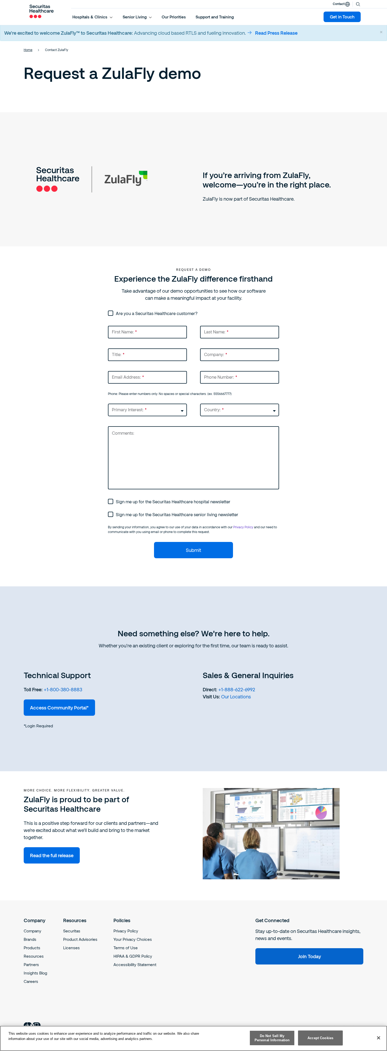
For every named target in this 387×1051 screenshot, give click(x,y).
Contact (339, 4)
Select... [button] (115, 406)
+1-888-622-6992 (236, 689)
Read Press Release (276, 33)
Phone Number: (220, 376)
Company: (215, 354)
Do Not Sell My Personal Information (272, 1038)
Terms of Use (125, 947)
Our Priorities (174, 16)
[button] (92, 16)
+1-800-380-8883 (63, 689)
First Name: (124, 331)
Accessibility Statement (134, 964)
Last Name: (216, 331)
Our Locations (236, 696)
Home (28, 50)
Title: (118, 354)
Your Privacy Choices (132, 939)
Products (32, 947)
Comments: (123, 432)
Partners (31, 964)
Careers (31, 981)
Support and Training (215, 16)
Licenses (71, 947)
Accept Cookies (320, 1038)
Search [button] (358, 4)
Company (32, 930)
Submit (193, 550)
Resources (34, 956)
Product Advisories (80, 939)
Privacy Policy (243, 527)
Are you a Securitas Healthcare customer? (156, 313)
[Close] (378, 1038)
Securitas (71, 930)
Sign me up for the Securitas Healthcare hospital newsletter (173, 501)
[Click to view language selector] (347, 4)
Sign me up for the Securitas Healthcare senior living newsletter (177, 514)
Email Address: (128, 376)
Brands (30, 939)
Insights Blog (35, 973)
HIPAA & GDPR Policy (132, 956)
